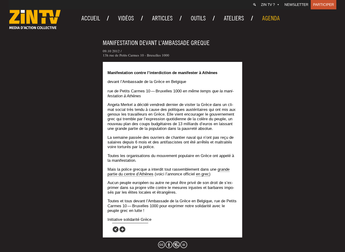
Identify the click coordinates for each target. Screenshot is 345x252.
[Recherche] (254, 4)
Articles (162, 18)
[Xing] (116, 229)
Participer (323, 5)
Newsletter (296, 5)
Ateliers (234, 18)
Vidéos (126, 18)
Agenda (271, 18)
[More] (122, 229)
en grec (202, 174)
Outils (198, 18)
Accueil (90, 18)
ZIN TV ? (268, 5)
